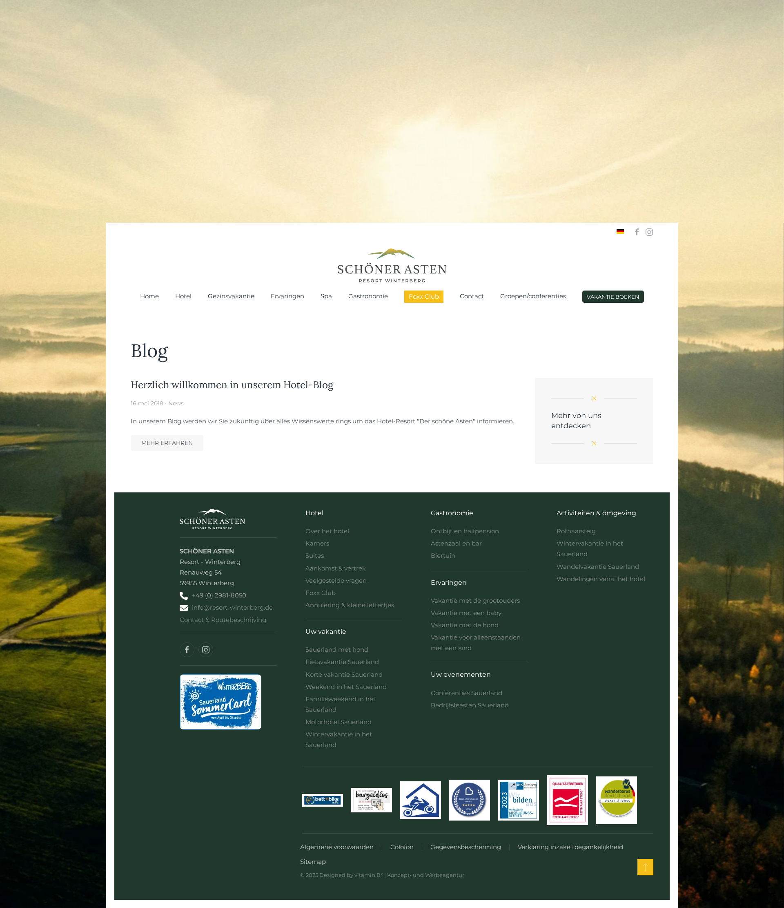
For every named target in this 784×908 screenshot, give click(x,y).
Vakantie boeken (613, 296)
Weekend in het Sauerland (346, 687)
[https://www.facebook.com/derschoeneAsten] (637, 231)
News (176, 403)
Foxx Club (424, 296)
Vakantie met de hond (465, 625)
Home (149, 296)
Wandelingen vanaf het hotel (601, 579)
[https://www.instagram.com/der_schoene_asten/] (649, 231)
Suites (314, 555)
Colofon (402, 847)
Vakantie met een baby (466, 613)
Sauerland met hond (336, 649)
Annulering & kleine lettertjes (349, 605)
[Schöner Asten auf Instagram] (205, 649)
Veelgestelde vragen (336, 580)
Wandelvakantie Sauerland (598, 566)
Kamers (317, 543)
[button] (645, 867)
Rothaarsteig (576, 531)
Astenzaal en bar (456, 543)
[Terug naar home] (392, 265)
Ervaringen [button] (287, 296)
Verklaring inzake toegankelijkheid (570, 847)
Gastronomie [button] (368, 296)
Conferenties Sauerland (466, 693)
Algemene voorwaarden (337, 847)
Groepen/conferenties (533, 296)
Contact (472, 296)
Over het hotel (327, 531)
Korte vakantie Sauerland (344, 674)
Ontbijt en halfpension (465, 531)
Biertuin (443, 555)
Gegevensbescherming (465, 847)
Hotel (183, 296)
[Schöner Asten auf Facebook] (187, 649)
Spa (326, 296)
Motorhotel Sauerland (338, 722)
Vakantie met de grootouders (475, 600)
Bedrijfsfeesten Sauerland (470, 705)
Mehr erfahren (167, 443)
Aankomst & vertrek (335, 568)
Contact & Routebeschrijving (223, 620)
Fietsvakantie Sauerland (342, 662)
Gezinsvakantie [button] (231, 296)
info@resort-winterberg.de (232, 607)
